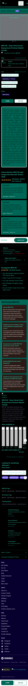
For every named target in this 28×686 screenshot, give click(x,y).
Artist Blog (4, 606)
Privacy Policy (14, 662)
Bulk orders (4, 583)
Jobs (2, 603)
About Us (4, 590)
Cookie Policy (22, 662)
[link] (5, 477)
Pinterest (7, 651)
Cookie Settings (6, 634)
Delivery (3, 615)
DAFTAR (20, 683)
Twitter (6, 646)
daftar (3, 581)
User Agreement (5, 662)
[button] (20, 440)
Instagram (7, 641)
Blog (2, 573)
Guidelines (4, 623)
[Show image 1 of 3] (12, 41)
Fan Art (3, 568)
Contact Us (4, 631)
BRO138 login (12, 11)
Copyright (4, 629)
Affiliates (3, 598)
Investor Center (5, 593)
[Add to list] (3, 428)
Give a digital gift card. (18, 253)
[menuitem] (3, 11)
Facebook (7, 643)
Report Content (5, 552)
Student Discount (6, 576)
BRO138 (3, 11)
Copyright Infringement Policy (10, 557)
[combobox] (20, 3)
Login (3, 578)
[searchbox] (14, 472)
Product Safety (5, 626)
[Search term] (21, 3)
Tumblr (6, 649)
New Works (4, 570)
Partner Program (6, 596)
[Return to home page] (10, 3)
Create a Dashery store (8, 609)
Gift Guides (4, 565)
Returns (3, 618)
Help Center (4, 621)
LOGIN (7, 682)
